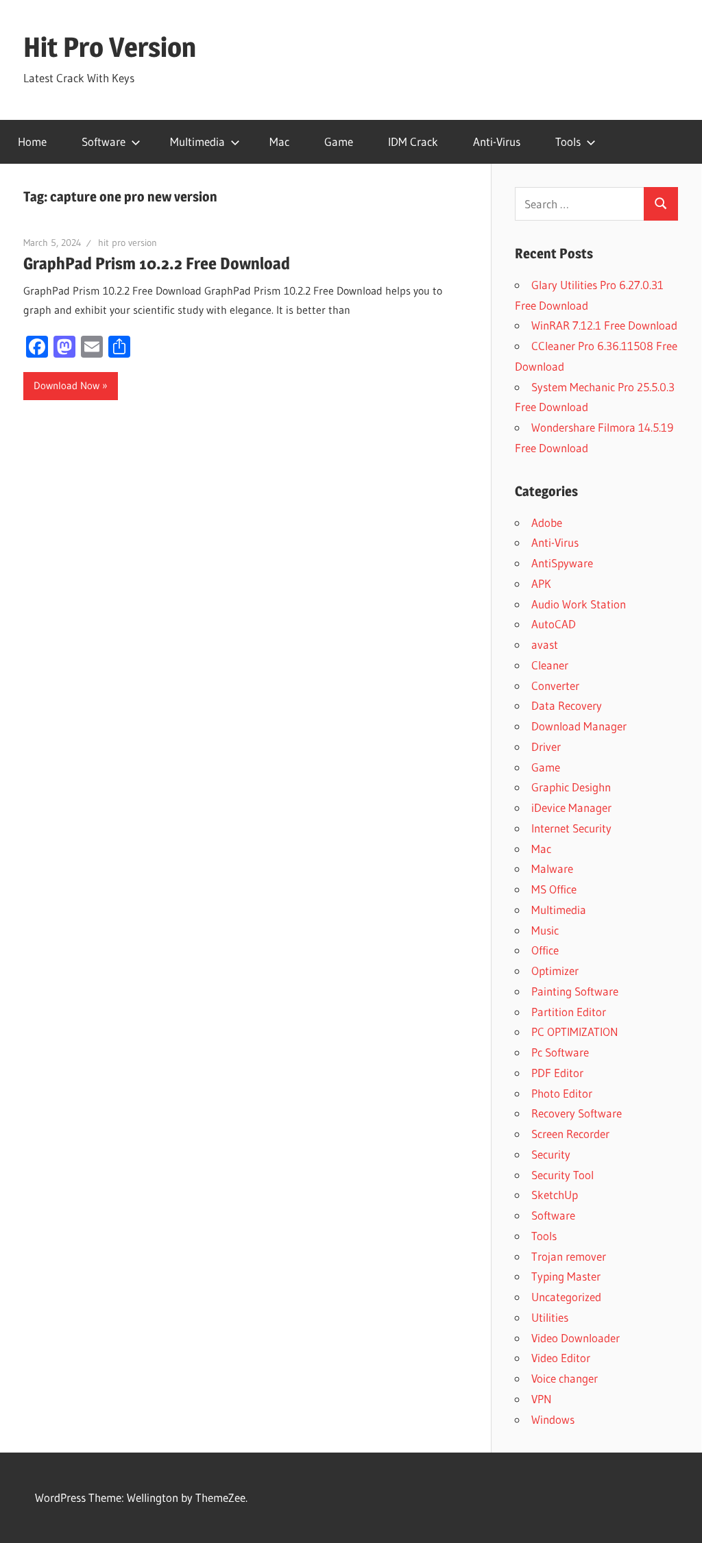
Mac (279, 141)
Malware (552, 868)
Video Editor (560, 1357)
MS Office (554, 889)
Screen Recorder (570, 1133)
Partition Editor (568, 1011)
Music (545, 930)
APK (541, 583)
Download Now (66, 385)
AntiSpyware (562, 563)
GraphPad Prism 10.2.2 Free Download (156, 263)
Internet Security (571, 828)
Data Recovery (566, 705)
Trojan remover (568, 1256)
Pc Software (560, 1052)
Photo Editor (561, 1093)
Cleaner (549, 665)
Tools (568, 141)
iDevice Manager (571, 807)
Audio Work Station (578, 604)
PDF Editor (557, 1072)
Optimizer (555, 970)
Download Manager (579, 726)
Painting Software (574, 991)
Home (32, 141)
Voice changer (564, 1378)
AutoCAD (553, 624)
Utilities (549, 1317)
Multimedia (197, 141)
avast (544, 644)
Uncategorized (566, 1296)
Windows (552, 1419)
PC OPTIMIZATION (574, 1031)
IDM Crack (413, 141)
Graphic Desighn (571, 787)
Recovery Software (576, 1113)
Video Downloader (575, 1338)
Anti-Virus (496, 141)
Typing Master (566, 1276)
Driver (546, 746)
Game (338, 141)
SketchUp (554, 1194)
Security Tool (562, 1175)
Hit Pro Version (109, 47)
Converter (555, 685)
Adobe (546, 522)
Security (550, 1154)
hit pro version (127, 242)
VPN (541, 1399)
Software (103, 141)
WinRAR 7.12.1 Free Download (604, 325)
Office (545, 950)
